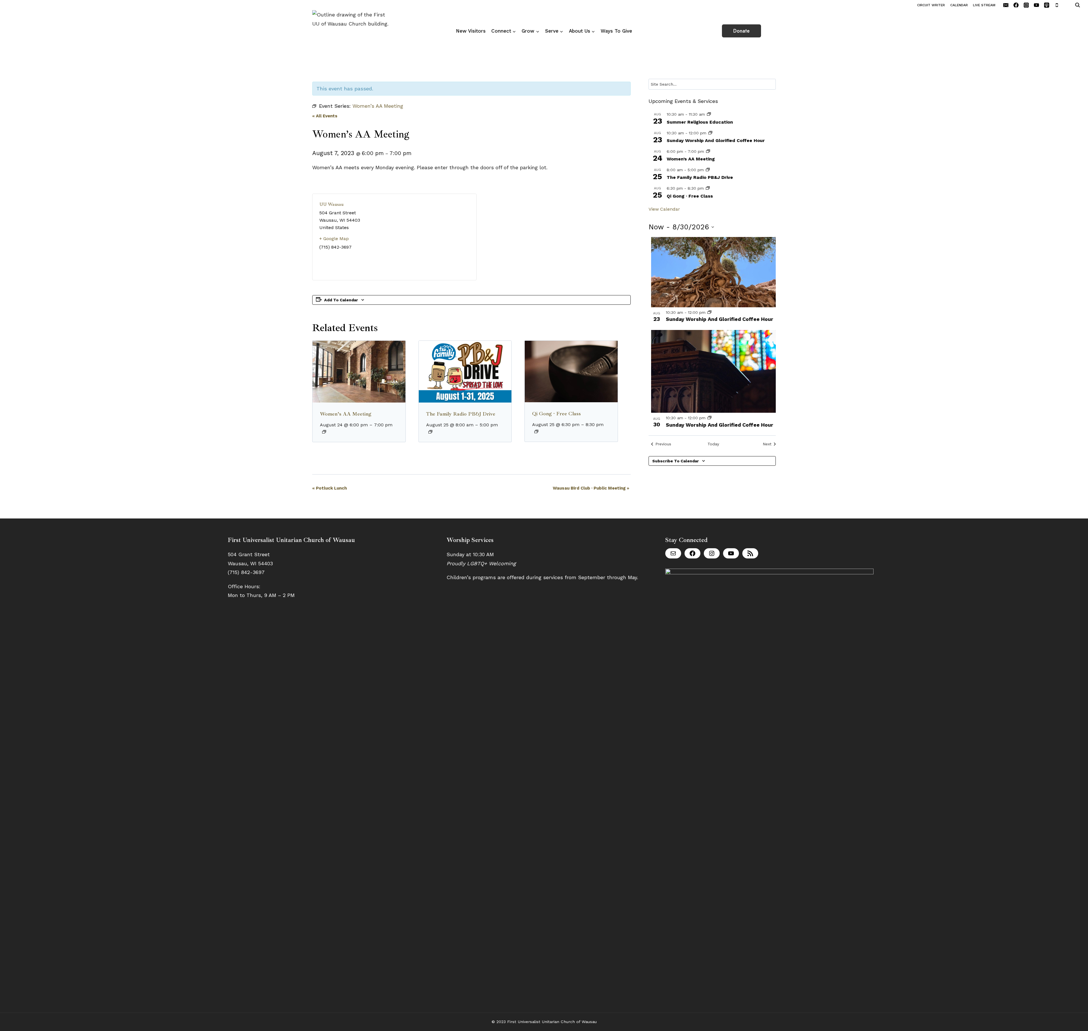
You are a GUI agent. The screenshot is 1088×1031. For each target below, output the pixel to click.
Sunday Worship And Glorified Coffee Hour (716, 140)
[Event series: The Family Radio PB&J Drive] (430, 431)
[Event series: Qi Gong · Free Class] (536, 431)
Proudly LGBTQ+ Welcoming (481, 563)
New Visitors (471, 31)
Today (713, 444)
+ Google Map (334, 238)
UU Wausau (331, 204)
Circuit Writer (931, 5)
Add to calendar (341, 300)
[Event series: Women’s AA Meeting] (324, 431)
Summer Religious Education (700, 122)
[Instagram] (1026, 5)
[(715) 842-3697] (1067, 5)
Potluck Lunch (329, 488)
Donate (741, 31)
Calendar (959, 5)
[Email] (1006, 5)
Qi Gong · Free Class (556, 413)
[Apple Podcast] (1047, 5)
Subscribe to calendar (675, 461)
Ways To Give (616, 31)
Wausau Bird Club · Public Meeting (591, 488)
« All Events (324, 115)
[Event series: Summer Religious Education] (709, 114)
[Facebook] (1016, 5)
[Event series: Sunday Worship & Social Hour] (710, 133)
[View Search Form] (1081, 5)
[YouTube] (1036, 5)
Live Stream (984, 5)
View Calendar (664, 209)
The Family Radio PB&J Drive (460, 414)
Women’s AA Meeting (345, 414)
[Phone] (1057, 5)
